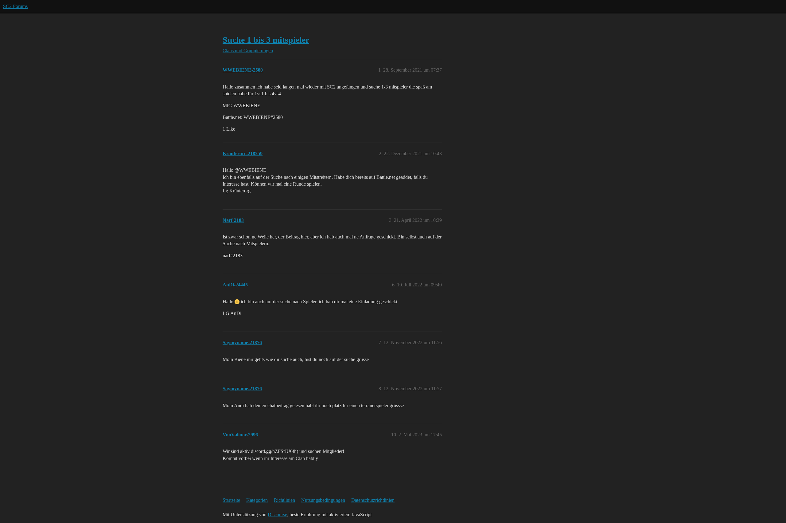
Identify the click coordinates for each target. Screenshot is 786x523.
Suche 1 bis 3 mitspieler (266, 40)
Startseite (231, 500)
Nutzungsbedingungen (323, 500)
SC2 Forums (15, 6)
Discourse (277, 514)
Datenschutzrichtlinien (373, 500)
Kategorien (257, 500)
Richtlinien (284, 500)
